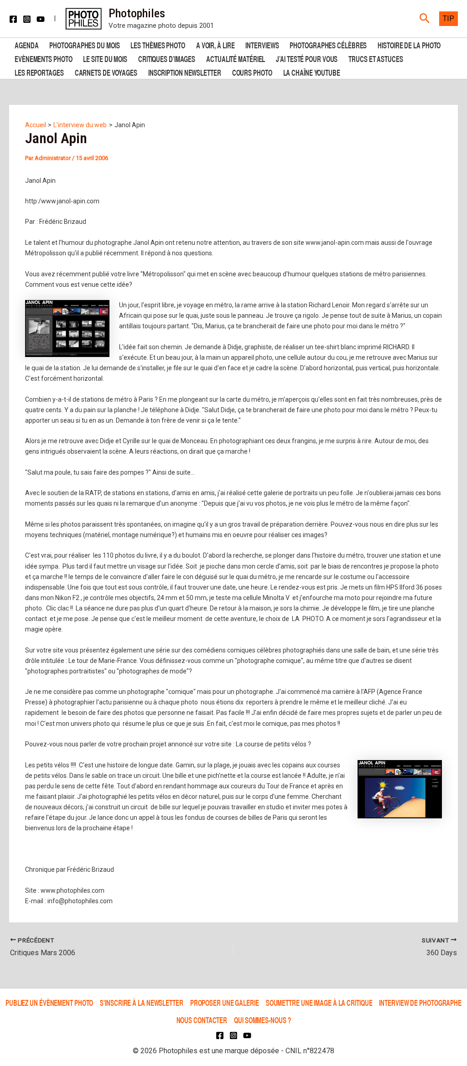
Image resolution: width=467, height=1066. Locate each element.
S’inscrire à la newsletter (141, 1002)
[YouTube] (40, 19)
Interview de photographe (420, 1002)
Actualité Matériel (235, 58)
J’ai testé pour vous (306, 58)
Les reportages (39, 72)
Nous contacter (202, 1020)
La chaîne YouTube (311, 72)
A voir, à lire (215, 44)
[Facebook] (13, 19)
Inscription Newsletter (184, 72)
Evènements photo (43, 58)
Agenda (26, 44)
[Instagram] (27, 19)
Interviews (262, 44)
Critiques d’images (166, 58)
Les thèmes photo (157, 44)
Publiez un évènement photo (49, 1002)
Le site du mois (105, 58)
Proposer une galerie (224, 1002)
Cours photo (252, 72)
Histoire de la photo (409, 44)
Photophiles (137, 13)
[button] (425, 18)
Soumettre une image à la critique (319, 1002)
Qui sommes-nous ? (262, 1020)
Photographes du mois (84, 44)
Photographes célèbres (328, 44)
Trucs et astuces (375, 58)
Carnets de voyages (106, 72)
